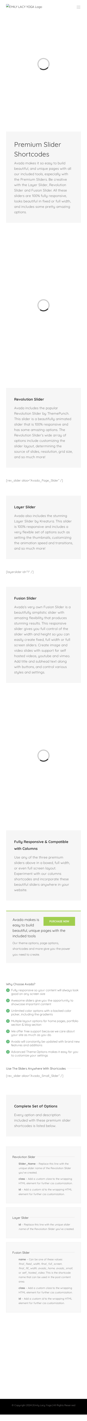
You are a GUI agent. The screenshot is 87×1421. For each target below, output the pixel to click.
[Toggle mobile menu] (79, 7)
